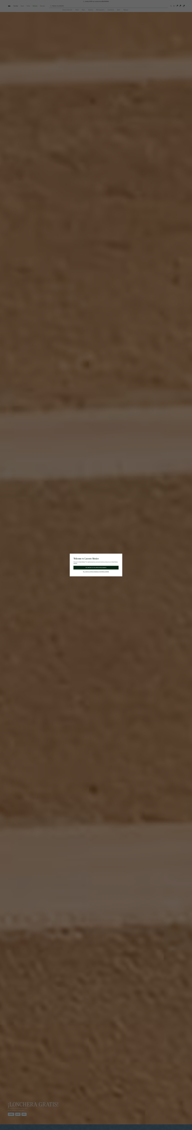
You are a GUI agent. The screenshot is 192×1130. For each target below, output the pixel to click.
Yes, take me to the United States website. (96, 567)
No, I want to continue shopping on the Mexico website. (96, 571)
